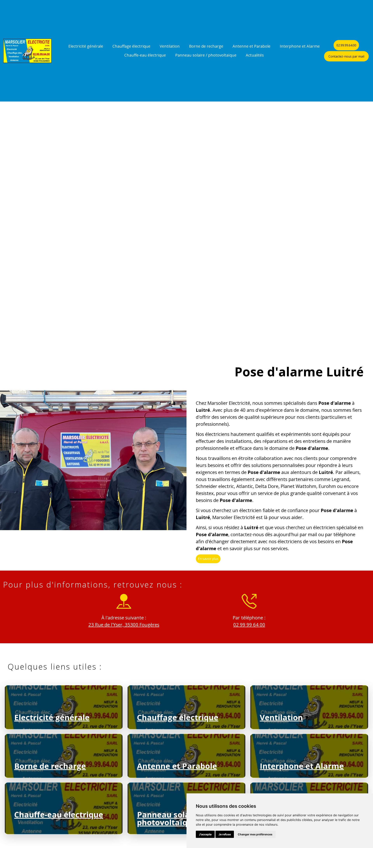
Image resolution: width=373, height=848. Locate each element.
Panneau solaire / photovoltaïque (205, 55)
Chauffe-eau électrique (145, 55)
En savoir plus (208, 559)
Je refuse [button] (225, 834)
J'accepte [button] (205, 834)
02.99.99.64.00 (346, 45)
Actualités (255, 55)
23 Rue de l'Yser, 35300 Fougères (123, 624)
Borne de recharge (206, 46)
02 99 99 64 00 (249, 624)
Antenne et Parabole (251, 46)
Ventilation (170, 46)
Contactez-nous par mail (346, 56)
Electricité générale (85, 46)
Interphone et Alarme (300, 46)
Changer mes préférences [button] (255, 834)
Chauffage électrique (131, 46)
